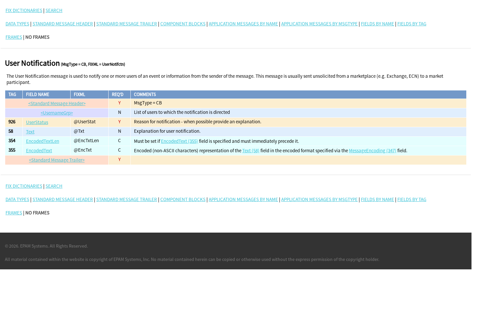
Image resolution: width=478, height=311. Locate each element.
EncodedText (39, 150)
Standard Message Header (63, 23)
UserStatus (37, 122)
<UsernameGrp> (57, 113)
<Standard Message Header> (57, 103)
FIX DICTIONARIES (24, 10)
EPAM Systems (34, 246)
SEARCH (54, 10)
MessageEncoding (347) (372, 150)
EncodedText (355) (179, 141)
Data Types (17, 23)
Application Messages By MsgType (319, 23)
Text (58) (250, 150)
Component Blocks (183, 23)
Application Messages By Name (243, 23)
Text (30, 131)
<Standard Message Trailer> (57, 160)
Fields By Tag (411, 23)
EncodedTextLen (42, 141)
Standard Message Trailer (126, 23)
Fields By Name (377, 23)
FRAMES (14, 37)
